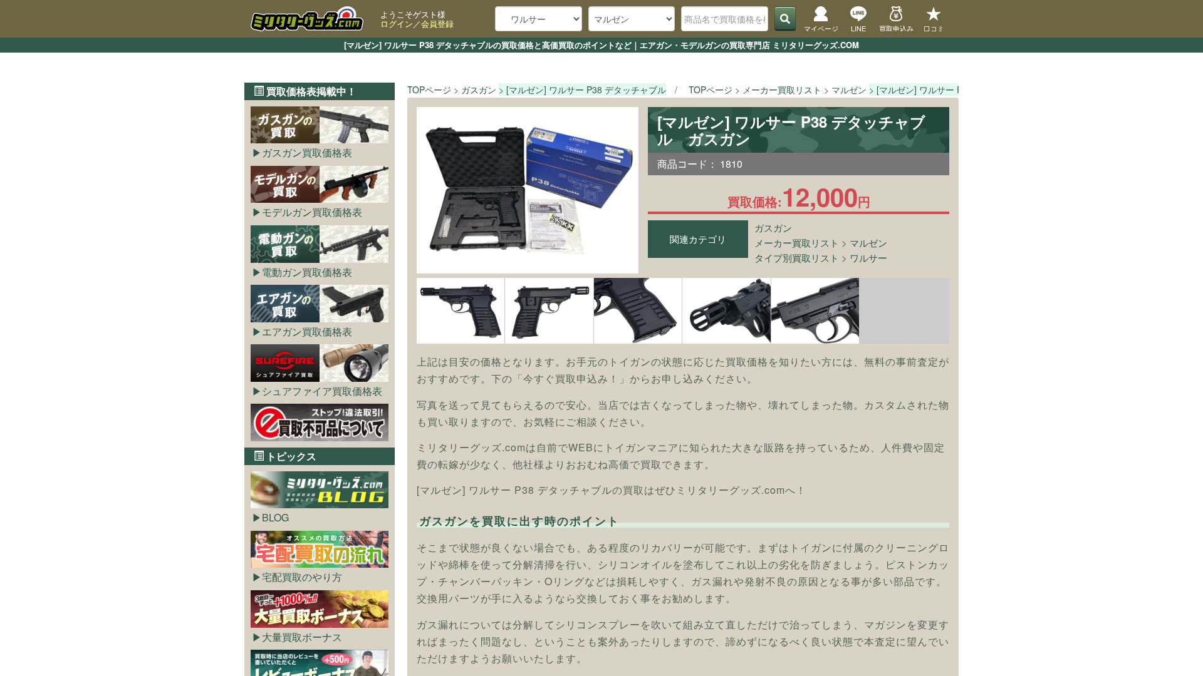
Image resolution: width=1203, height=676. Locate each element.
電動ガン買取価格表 (307, 272)
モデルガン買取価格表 (312, 212)
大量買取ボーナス (302, 637)
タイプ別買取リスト (796, 257)
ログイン (396, 23)
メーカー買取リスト (796, 242)
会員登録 (437, 23)
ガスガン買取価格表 (307, 152)
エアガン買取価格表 (307, 331)
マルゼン (868, 242)
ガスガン (773, 227)
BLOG (275, 517)
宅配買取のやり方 (302, 577)
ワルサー (868, 257)
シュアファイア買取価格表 (322, 391)
